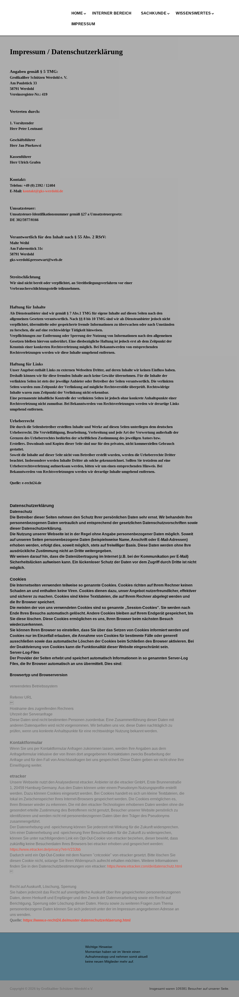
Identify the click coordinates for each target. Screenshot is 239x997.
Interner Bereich (111, 13)
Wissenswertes (193, 13)
